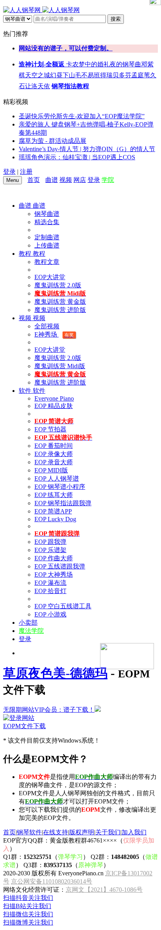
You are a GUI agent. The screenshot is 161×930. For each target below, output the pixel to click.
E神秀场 (54, 334)
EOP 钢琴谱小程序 (59, 486)
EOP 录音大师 (53, 462)
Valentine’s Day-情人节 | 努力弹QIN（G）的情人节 (87, 149)
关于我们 (107, 832)
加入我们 (134, 832)
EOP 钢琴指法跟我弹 (62, 503)
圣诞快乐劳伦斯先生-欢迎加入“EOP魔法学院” (82, 116)
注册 (26, 171)
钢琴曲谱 (46, 213)
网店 (79, 179)
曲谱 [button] (26, 205)
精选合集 (46, 222)
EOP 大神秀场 (53, 574)
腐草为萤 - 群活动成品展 (52, 140)
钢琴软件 (29, 832)
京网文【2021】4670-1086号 (104, 889)
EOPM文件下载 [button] (24, 726)
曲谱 (51, 179)
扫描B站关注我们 (27, 906)
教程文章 (46, 261)
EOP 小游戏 (50, 614)
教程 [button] (26, 253)
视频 (65, 179)
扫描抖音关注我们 (28, 897)
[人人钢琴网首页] (43, 179)
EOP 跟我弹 (50, 541)
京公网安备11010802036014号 (51, 881)
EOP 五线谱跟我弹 (59, 566)
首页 (33, 179)
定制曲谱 (46, 237)
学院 (108, 179)
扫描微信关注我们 (28, 914)
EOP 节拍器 (50, 429)
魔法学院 (31, 630)
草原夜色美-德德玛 (55, 673)
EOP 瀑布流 (50, 582)
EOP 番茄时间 (53, 445)
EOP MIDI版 (51, 470)
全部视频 (46, 326)
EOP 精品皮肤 (53, 406)
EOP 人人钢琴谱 (56, 478)
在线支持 (55, 832)
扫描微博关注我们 (28, 922)
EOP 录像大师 (53, 454)
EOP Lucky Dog (55, 519)
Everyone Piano (54, 398)
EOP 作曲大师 (53, 558)
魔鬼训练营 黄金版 (60, 301)
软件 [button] (26, 390)
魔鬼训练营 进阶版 (60, 309)
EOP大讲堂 (49, 277)
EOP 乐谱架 (50, 550)
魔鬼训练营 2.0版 (57, 285)
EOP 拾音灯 (50, 591)
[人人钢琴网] (41, 10)
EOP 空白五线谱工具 (62, 606)
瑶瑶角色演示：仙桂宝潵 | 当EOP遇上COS (77, 157)
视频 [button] (26, 318)
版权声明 (81, 832)
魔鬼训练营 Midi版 (59, 366)
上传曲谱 (46, 245)
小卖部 (28, 622)
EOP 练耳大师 (53, 495)
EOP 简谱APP (53, 511)
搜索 (116, 19)
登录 (9, 171)
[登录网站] (18, 717)
